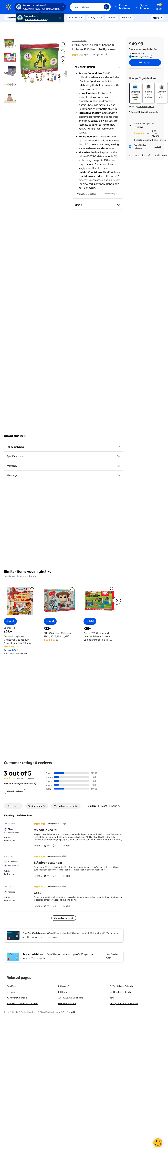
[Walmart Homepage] (8, 7)
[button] (123, 7)
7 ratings (95, 55)
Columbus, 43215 (145, 106)
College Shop (95, 17)
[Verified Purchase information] (64, 823)
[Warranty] (119, 465)
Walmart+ (127, 17)
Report (66, 845)
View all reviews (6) (64, 918)
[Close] (61, 17)
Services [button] (33, 17)
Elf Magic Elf (64, 986)
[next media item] (63, 60)
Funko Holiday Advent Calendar (22, 1003)
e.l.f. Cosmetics (79, 40)
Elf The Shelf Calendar (121, 992)
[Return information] (150, 56)
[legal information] (155, 49)
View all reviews (15, 791)
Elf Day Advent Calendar (122, 986)
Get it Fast (111, 17)
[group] (85, 54)
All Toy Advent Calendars (70, 997)
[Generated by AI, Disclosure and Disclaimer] (119, 193)
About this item (15, 436)
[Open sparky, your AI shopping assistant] (158, 1143)
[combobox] (90, 7)
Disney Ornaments (67, 1003)
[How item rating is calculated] (35, 783)
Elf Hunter (63, 992)
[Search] (106, 7)
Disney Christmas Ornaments (124, 1003)
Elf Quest (11, 992)
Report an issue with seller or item (150, 140)
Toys (112, 997)
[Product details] (119, 446)
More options (154, 112)
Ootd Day (11, 986)
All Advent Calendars (17, 997)
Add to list (140, 155)
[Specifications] (119, 456)
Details (158, 146)
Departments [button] (12, 17)
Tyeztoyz (138, 127)
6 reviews (30, 778)
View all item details (86, 194)
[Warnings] (119, 475)
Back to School (76, 17)
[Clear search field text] (99, 7)
